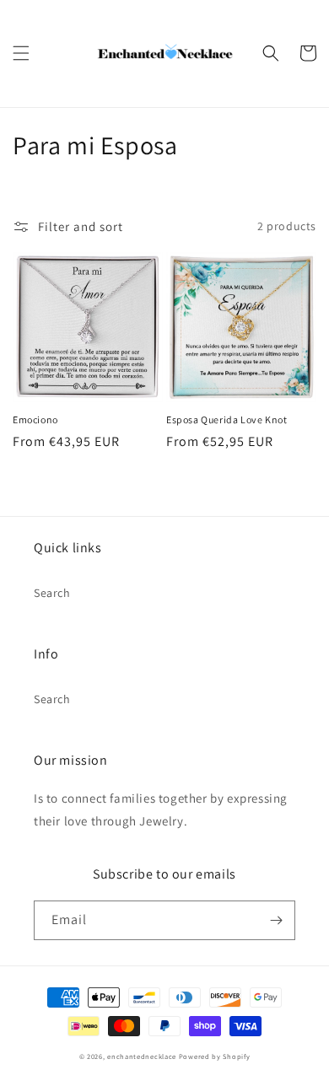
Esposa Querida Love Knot (226, 419)
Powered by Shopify (215, 1056)
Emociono (35, 419)
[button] (21, 53)
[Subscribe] (275, 920)
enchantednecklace (141, 1056)
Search (52, 592)
